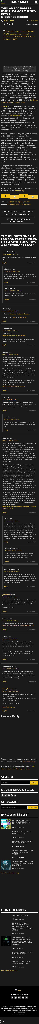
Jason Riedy (18, 191)
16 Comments (19, 847)
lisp (18, 204)
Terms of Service (6, 1010)
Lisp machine (26, 204)
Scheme (4, 106)
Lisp (14, 317)
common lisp (12, 204)
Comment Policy (29, 762)
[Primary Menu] (36, 2)
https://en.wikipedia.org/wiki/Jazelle (14, 336)
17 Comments (33, 21)
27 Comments (19, 858)
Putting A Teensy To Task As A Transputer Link (18, 220)
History (26, 202)
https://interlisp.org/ (8, 707)
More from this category (10, 873)
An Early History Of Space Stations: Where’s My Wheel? (22, 852)
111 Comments (19, 967)
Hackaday (19, 2)
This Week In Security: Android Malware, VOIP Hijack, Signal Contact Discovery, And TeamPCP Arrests (22, 941)
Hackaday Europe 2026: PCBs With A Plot (21, 833)
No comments (19, 837)
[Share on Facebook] (2, 24)
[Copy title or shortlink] (12, 24)
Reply (4, 263)
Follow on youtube (8, 795)
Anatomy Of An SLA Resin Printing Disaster (22, 842)
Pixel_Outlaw (7, 689)
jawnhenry (6, 595)
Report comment (31, 263)
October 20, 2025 (32, 24)
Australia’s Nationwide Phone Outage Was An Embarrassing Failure (21, 822)
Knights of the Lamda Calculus (20, 314)
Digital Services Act (17, 1010)
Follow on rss (12, 795)
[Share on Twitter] (4, 24)
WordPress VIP (23, 1014)
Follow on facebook (2, 795)
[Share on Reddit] (10, 24)
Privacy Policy (33, 1008)
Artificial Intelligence (16, 202)
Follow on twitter (5, 795)
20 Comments (19, 869)
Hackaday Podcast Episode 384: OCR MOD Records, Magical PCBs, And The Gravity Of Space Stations (22, 926)
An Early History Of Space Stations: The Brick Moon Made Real (22, 863)
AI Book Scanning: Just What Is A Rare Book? (21, 962)
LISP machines (14, 116)
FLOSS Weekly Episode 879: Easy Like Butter (22, 953)
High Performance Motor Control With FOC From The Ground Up (17, 213)
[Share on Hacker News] (7, 24)
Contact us (15, 795)
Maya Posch (9, 21)
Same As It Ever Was (20, 915)
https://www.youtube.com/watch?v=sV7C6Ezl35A (18, 626)
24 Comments (19, 827)
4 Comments (18, 948)
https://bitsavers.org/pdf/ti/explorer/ (13, 386)
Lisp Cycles (22, 317)
